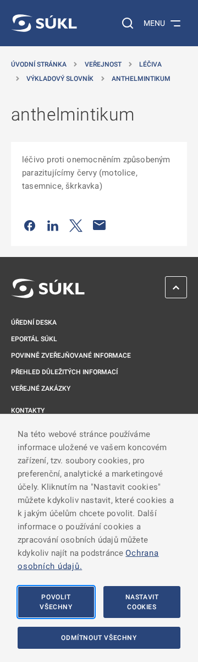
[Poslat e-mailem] (99, 225)
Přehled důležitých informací (64, 372)
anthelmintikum (141, 79)
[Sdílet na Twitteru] (76, 225)
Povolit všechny (56, 602)
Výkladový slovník (60, 79)
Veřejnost (103, 64)
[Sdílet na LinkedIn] (53, 225)
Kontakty (28, 410)
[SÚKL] (44, 23)
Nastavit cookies (142, 602)
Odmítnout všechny (98, 638)
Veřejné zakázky (40, 388)
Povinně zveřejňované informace (71, 355)
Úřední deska (34, 322)
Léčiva (150, 64)
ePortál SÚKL (34, 339)
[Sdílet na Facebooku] (29, 225)
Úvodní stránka (39, 64)
